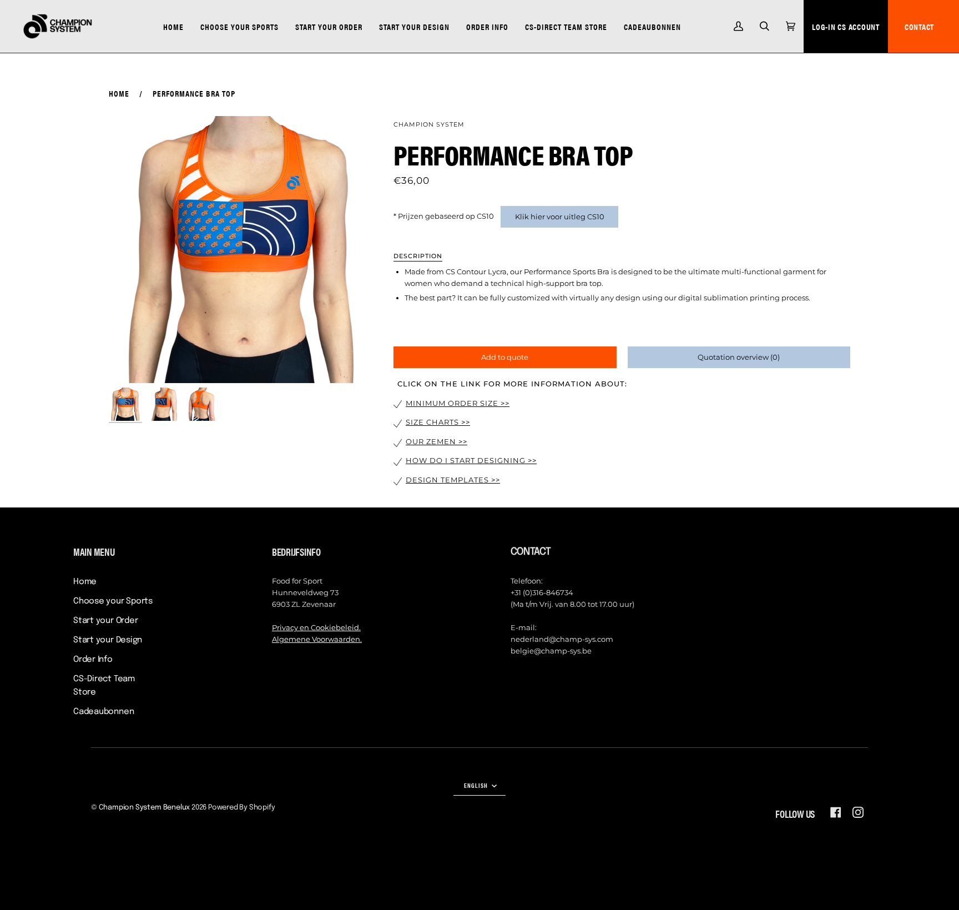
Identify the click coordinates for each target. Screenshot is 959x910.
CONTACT (919, 26)
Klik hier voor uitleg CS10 (559, 216)
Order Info (93, 659)
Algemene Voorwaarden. (317, 639)
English (476, 785)
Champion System (429, 124)
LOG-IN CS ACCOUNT (846, 26)
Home (119, 93)
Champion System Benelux (144, 807)
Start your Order (105, 620)
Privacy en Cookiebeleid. (316, 627)
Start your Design (107, 640)
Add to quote (504, 357)
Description (417, 256)
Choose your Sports (113, 601)
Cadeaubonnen (103, 711)
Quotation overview (739, 357)
